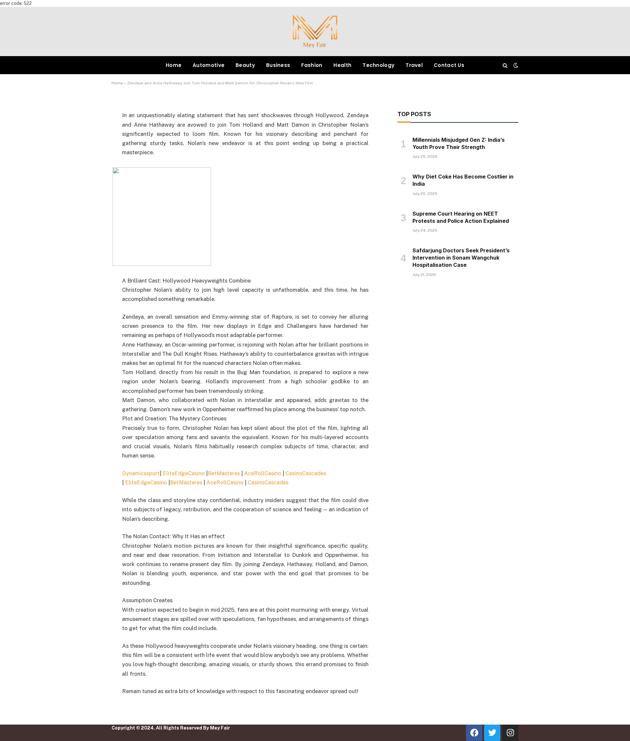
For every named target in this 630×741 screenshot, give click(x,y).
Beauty (245, 65)
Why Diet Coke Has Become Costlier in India (463, 180)
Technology (378, 65)
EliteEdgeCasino (184, 473)
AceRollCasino (262, 473)
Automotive (208, 65)
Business (278, 65)
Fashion (311, 65)
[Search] (505, 65)
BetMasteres (224, 473)
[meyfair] (315, 31)
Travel (414, 65)
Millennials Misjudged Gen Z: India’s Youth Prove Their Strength (458, 143)
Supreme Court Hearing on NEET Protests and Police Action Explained (460, 217)
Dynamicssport (141, 473)
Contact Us (449, 65)
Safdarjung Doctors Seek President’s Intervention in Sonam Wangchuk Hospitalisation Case (461, 257)
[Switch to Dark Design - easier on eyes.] (515, 65)
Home (173, 65)
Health (342, 65)
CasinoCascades (305, 473)
